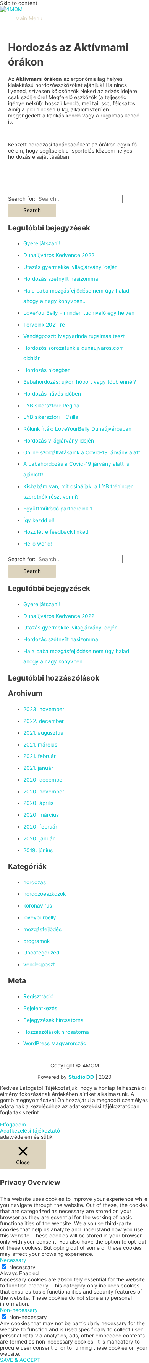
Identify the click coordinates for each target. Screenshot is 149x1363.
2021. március (40, 745)
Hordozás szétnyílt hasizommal (61, 279)
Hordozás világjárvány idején (58, 441)
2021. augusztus (43, 733)
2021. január (38, 768)
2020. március (41, 815)
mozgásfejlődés (42, 929)
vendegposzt (39, 964)
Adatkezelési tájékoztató (30, 1131)
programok (36, 941)
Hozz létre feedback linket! (56, 532)
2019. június (38, 850)
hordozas (34, 882)
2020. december (43, 780)
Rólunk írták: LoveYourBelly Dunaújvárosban (77, 429)
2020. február (40, 827)
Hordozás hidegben (47, 370)
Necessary (22, 1267)
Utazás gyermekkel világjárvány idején (70, 267)
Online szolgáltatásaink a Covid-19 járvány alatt (81, 452)
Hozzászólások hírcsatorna (56, 1032)
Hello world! (37, 544)
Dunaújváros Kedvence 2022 (58, 255)
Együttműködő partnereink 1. (58, 508)
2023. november (43, 709)
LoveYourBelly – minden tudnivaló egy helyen (78, 313)
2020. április (38, 803)
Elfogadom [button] (13, 1125)
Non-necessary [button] (19, 1310)
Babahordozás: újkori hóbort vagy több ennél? (79, 382)
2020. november (43, 792)
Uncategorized (41, 952)
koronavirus (37, 906)
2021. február (39, 756)
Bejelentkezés (40, 1008)
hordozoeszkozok (44, 894)
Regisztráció (38, 996)
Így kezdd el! (38, 520)
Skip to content (18, 3)
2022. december (43, 721)
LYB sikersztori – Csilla (50, 417)
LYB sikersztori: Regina (51, 405)
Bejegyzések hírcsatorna (53, 1020)
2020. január (39, 838)
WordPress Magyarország (54, 1043)
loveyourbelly (39, 917)
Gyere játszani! (41, 243)
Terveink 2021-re (44, 325)
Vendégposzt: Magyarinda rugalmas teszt (74, 336)
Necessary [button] (13, 1260)
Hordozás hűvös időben (52, 394)
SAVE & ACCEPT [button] (20, 1360)
